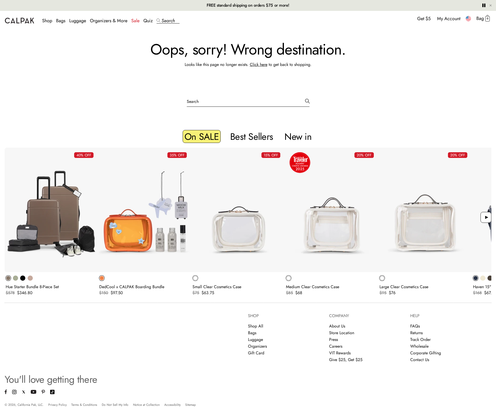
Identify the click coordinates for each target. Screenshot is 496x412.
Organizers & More (108, 20)
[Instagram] (14, 393)
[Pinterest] (43, 392)
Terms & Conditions (84, 404)
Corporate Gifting (425, 353)
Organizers (257, 346)
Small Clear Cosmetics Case (216, 287)
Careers (335, 346)
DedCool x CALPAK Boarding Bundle (131, 287)
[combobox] (468, 18)
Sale (135, 20)
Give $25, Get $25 (345, 360)
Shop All (255, 326)
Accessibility (172, 404)
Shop (47, 20)
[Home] (19, 21)
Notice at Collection (146, 404)
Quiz (148, 20)
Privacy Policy (57, 404)
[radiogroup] (47, 278)
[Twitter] (24, 392)
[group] (51, 221)
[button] (168, 21)
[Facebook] (6, 393)
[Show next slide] (486, 217)
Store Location (341, 333)
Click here (258, 64)
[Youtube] (33, 392)
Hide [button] (490, 5)
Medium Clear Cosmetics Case (312, 287)
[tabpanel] (248, 223)
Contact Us (419, 360)
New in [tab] (298, 136)
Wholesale (419, 346)
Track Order (420, 339)
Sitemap (190, 404)
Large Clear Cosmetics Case (403, 287)
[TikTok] (52, 393)
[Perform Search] (307, 101)
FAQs (415, 326)
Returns (416, 333)
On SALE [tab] (201, 136)
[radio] (8, 278)
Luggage (77, 20)
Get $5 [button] (424, 18)
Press (333, 339)
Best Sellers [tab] (251, 136)
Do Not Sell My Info (115, 404)
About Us (337, 326)
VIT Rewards (340, 353)
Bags (60, 20)
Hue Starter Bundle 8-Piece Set (32, 287)
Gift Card (256, 353)
